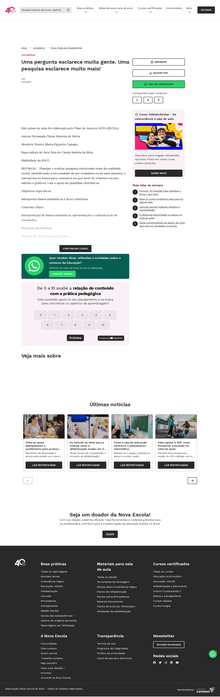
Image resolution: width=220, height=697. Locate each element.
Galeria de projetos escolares (59, 620)
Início (24, 48)
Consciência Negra (52, 581)
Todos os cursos (163, 571)
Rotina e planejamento (167, 596)
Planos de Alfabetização (112, 591)
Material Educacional (110, 601)
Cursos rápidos (162, 600)
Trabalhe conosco (52, 658)
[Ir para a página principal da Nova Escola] (10, 10)
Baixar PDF (160, 72)
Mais (189, 8)
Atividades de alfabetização (114, 611)
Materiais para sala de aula (116, 8)
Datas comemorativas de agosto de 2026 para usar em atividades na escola (159, 224)
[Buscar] (68, 10)
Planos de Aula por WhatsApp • (116, 606)
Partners (46, 672)
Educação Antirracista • (167, 576)
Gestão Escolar (50, 610)
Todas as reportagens (54, 571)
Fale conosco (49, 648)
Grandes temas (50, 576)
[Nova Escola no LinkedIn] (171, 662)
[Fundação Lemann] (206, 690)
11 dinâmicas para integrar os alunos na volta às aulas (158, 216)
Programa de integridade (112, 648)
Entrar (206, 9)
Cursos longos (162, 605)
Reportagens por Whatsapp (57, 625)
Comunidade (174, 8)
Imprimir (161, 61)
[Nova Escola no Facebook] (154, 662)
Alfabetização (49, 591)
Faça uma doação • (53, 668)
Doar (110, 534)
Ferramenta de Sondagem (113, 581)
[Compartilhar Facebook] (148, 100)
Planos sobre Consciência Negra (117, 586)
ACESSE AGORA (62, 273)
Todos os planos (107, 577)
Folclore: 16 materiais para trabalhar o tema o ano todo (158, 192)
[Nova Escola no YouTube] (177, 662)
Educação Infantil (52, 586)
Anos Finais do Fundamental (66, 48)
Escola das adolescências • (57, 615)
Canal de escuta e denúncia (114, 658)
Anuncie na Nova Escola (56, 677)
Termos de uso (106, 643)
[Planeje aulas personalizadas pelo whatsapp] (213, 654)
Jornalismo (39, 48)
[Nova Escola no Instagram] (166, 662)
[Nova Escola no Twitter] (160, 662)
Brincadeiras (48, 600)
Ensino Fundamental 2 (167, 591)
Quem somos (49, 653)
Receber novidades (169, 644)
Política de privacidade (111, 653)
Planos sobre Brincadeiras (113, 596)
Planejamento (49, 605)
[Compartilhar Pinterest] (158, 100)
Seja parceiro (49, 663)
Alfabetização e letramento (170, 586)
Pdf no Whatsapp (160, 84)
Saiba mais (159, 173)
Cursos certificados (150, 8)
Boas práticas (85, 8)
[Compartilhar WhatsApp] (137, 100)
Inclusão (46, 596)
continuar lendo (75, 248)
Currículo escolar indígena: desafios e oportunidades (157, 208)
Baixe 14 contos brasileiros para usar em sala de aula (158, 200)
